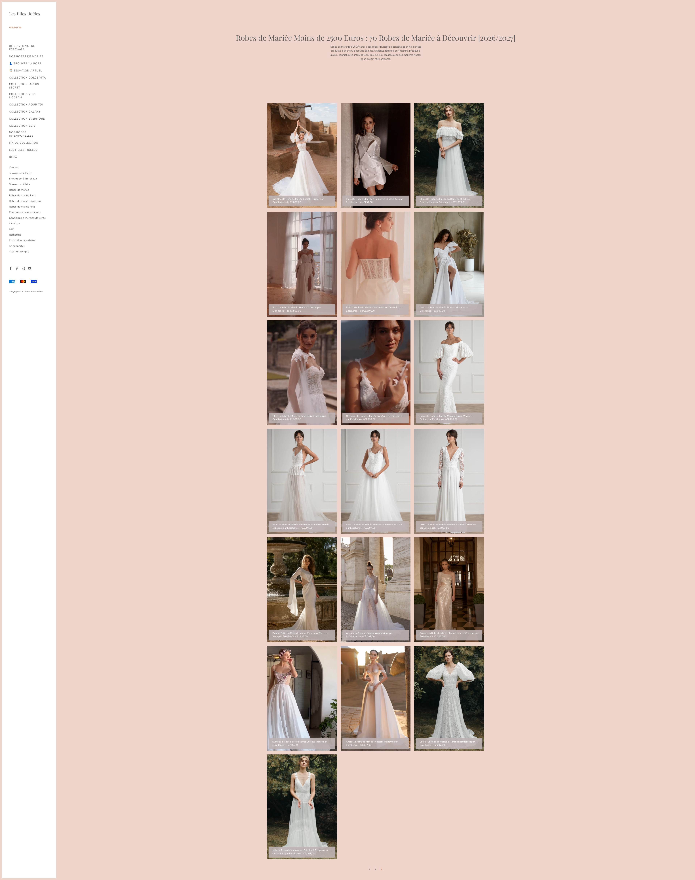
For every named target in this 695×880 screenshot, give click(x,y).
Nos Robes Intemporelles (21, 134)
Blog (13, 157)
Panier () (15, 27)
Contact (13, 167)
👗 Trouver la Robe (25, 63)
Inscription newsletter (22, 240)
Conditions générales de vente (27, 217)
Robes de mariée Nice (22, 206)
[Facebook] (10, 268)
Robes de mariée (19, 189)
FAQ (11, 229)
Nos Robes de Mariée (26, 56)
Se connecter (17, 246)
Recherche (15, 234)
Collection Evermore (27, 118)
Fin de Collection (23, 143)
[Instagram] (23, 268)
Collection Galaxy (25, 111)
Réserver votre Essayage (22, 47)
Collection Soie (22, 126)
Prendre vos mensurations (25, 212)
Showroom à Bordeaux (23, 178)
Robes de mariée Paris (22, 195)
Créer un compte (19, 251)
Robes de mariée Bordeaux (25, 201)
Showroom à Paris (20, 173)
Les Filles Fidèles (23, 150)
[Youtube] (29, 268)
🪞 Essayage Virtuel (25, 70)
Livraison (14, 223)
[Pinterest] (16, 268)
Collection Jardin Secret (24, 85)
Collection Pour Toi (26, 104)
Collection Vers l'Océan (22, 95)
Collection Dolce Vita (27, 77)
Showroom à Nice (20, 184)
